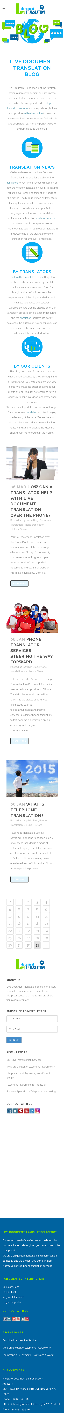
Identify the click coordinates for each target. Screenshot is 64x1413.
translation (25, 318)
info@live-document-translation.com (23, 1378)
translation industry (45, 218)
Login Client (9, 1292)
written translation (33, 113)
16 (19, 923)
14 (46, 916)
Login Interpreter (12, 1302)
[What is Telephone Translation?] (32, 778)
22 (28, 930)
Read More (19, 583)
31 (19, 945)
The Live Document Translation (26, 277)
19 (46, 923)
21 (19, 930)
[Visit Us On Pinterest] (20, 1112)
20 (10, 930)
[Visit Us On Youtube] (26, 1112)
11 (19, 916)
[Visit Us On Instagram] (37, 1112)
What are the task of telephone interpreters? (30, 1066)
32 (28, 945)
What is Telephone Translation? (27, 810)
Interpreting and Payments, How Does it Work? (28, 1355)
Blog (36, 520)
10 (10, 916)
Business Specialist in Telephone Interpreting (31, 1091)
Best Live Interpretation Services (23, 1060)
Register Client (11, 1287)
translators (12, 182)
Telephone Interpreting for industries (26, 1084)
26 (19, 938)
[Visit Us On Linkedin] (32, 1112)
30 (10, 945)
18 (37, 923)
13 (37, 916)
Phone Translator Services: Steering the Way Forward (31, 650)
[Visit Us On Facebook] (9, 1112)
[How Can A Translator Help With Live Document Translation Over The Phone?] (32, 463)
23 (37, 930)
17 (28, 923)
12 (28, 916)
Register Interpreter (13, 1297)
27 (28, 938)
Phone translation (34, 524)
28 (37, 938)
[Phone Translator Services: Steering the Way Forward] (32, 618)
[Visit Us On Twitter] (15, 1112)
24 (46, 930)
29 (46, 938)
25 (10, 938)
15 (10, 923)
